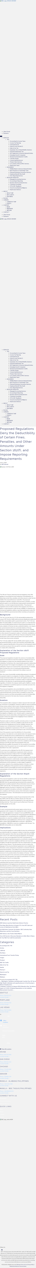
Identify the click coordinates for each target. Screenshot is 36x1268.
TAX (8, 139)
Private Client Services (16, 162)
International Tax (14, 144)
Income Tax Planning (15, 143)
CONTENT (6, 205)
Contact (2, 1114)
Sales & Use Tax (14, 148)
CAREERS (6, 200)
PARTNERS (10, 196)
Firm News (2, 953)
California (2, 950)
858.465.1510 (7, 1062)
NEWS (8, 207)
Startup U (2, 969)
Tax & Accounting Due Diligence (18, 188)
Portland (2, 960)
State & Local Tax (4, 972)
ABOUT (5, 191)
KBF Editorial (5, 464)
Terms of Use (24, 1264)
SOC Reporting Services (16, 175)
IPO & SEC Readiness (15, 186)
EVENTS (9, 203)
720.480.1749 (7, 1076)
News (1, 1109)
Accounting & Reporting (16, 181)
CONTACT (6, 212)
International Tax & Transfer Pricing (9, 955)
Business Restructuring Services (18, 182)
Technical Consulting (15, 184)
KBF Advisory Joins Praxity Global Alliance (11, 933)
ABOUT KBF (10, 193)
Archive (2, 948)
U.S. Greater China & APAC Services (19, 163)
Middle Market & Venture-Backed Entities (21, 169)
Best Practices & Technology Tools (19, 170)
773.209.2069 (7, 1069)
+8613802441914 (8, 1091)
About (1, 1111)
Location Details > (4, 997)
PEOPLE (5, 198)
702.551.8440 (7, 1010)
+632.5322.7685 (8, 1084)
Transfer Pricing (14, 158)
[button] (18, 1014)
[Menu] (0, 129)
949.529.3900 (7, 1054)
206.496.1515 (7, 995)
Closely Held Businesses (16, 160)
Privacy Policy (31, 1264)
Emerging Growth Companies (17, 155)
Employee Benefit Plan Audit (17, 174)
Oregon (2, 957)
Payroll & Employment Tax (17, 151)
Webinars (2, 977)
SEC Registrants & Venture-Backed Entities (21, 153)
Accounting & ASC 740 (6, 945)
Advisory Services (4, 1103)
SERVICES (6, 137)
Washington (3, 974)
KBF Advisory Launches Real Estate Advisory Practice (14, 923)
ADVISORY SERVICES (13, 177)
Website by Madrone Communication (18, 1266)
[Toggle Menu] (1, 136)
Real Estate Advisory (15, 189)
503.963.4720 (7, 1002)
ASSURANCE (10, 167)
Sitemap (18, 1264)
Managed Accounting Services (18, 179)
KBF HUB (9, 210)
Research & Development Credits (19, 156)
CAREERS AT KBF (11, 201)
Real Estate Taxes (14, 165)
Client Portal (6, 131)
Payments (6, 133)
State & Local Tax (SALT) (16, 146)
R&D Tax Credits (4, 962)
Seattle (2, 967)
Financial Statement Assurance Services (20, 172)
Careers (2, 1117)
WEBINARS (10, 208)
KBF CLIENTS (10, 194)
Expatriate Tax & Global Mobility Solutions (21, 150)
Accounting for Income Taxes (17, 141)
